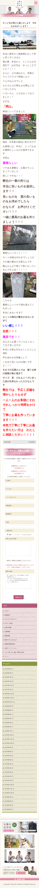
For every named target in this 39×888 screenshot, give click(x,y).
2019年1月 (8, 780)
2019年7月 (8, 755)
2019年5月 (8, 764)
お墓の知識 (8, 627)
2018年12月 (8, 784)
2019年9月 (8, 747)
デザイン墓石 (9, 623)
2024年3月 (8, 673)
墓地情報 (7, 636)
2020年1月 (8, 731)
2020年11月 (8, 698)
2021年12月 (8, 685)
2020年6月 (8, 714)
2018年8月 (8, 801)
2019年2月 (8, 776)
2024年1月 (8, 677)
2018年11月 (8, 789)
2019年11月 (8, 739)
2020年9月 (8, 706)
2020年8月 (8, 710)
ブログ (7, 611)
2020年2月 (8, 727)
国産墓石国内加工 (10, 644)
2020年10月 (8, 702)
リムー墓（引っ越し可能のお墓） (15, 652)
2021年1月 (8, 689)
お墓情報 (7, 631)
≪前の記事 (7, 442)
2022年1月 (8, 681)
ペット (7, 656)
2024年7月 (8, 669)
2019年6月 (8, 760)
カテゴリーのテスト (11, 619)
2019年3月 (8, 772)
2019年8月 (8, 751)
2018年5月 (8, 809)
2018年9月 (8, 797)
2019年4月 (8, 768)
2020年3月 (8, 722)
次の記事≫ (32, 442)
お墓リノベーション (11, 648)
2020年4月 (8, 718)
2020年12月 (8, 694)
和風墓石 (7, 615)
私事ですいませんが (11, 640)
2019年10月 (8, 743)
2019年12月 (8, 735)
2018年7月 (8, 805)
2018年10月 (8, 793)
